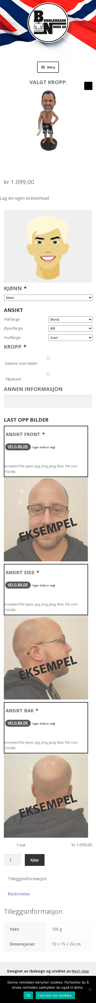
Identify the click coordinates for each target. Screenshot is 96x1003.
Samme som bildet (21, 363)
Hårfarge (12, 319)
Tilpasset (13, 378)
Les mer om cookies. (55, 995)
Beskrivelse (19, 894)
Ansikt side (22, 572)
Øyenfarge (13, 328)
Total (20, 844)
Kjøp (34, 859)
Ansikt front (25, 434)
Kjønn (15, 288)
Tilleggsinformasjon (27, 879)
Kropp (15, 346)
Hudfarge (12, 337)
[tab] (48, 879)
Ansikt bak (22, 710)
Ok (28, 995)
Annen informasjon (33, 389)
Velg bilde (18, 447)
